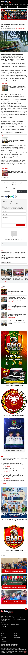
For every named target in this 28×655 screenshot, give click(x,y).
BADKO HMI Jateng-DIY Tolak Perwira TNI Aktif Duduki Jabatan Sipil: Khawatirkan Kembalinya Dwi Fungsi (14, 586)
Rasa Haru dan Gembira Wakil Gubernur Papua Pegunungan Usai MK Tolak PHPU (14, 602)
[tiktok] (16, 645)
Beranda (2, 22)
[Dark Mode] (21, 2)
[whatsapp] (11, 196)
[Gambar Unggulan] (14, 52)
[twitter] (8, 196)
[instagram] (12, 645)
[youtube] (14, 645)
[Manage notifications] (25, 652)
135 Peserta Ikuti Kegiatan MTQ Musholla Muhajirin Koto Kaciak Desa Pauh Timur (17, 173)
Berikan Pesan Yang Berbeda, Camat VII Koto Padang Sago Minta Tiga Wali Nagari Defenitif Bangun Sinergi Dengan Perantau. (17, 88)
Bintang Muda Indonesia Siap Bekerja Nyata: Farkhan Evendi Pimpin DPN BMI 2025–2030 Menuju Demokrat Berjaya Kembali (14, 571)
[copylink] (16, 196)
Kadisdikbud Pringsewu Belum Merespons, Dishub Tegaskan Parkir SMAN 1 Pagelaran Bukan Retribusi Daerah (17, 306)
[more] (26, 556)
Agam (8, 22)
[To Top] (26, 609)
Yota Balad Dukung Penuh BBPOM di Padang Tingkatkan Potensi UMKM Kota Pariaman (16, 140)
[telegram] (13, 196)
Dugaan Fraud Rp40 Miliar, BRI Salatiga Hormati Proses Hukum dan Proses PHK (15, 459)
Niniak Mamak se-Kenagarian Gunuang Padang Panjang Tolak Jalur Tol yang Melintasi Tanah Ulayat (14, 464)
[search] (23, 2)
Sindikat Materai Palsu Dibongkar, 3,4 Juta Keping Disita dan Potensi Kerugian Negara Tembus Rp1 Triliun (15, 469)
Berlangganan (21, 191)
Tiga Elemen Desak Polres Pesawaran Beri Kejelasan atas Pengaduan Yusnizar (17, 290)
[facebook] (6, 196)
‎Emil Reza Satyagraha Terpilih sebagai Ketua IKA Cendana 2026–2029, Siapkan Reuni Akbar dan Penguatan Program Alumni (13, 475)
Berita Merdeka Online (20, 28)
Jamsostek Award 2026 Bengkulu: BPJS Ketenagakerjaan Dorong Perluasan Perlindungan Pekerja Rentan (18, 279)
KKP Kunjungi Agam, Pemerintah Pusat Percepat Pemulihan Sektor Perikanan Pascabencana (13, 481)
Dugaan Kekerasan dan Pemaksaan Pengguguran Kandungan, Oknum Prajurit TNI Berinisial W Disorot (17, 314)
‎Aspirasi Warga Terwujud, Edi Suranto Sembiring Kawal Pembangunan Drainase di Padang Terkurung (6, 279)
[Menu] (26, 2)
